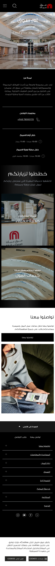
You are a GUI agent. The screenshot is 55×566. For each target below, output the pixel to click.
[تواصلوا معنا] (27, 378)
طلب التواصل (20, 437)
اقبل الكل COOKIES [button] (15, 558)
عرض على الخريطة (25, 44)
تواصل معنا (35, 437)
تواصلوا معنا (27, 337)
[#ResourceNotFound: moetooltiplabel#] (44, 6)
